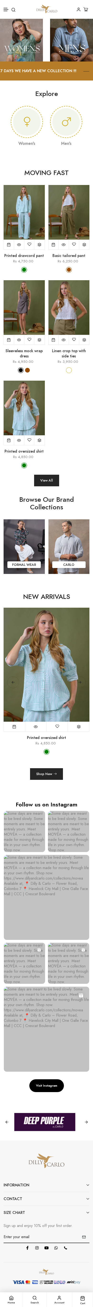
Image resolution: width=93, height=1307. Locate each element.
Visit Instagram (46, 1085)
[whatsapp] (56, 1248)
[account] (78, 9)
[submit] (83, 1237)
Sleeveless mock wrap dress (24, 353)
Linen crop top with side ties (69, 353)
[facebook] (27, 1248)
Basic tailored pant (68, 255)
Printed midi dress (46, 737)
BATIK (68, 564)
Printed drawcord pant (24, 255)
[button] (6, 9)
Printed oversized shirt (24, 451)
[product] (9, 244)
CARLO (24, 564)
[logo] (46, 9)
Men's (66, 143)
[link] (21, 40)
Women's (26, 143)
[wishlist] (29, 244)
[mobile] (65, 1248)
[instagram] (37, 1248)
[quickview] (19, 244)
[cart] (86, 9)
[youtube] (46, 1248)
